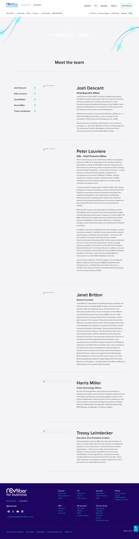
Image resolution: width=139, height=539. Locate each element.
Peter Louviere (20, 93)
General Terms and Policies (15, 532)
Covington (99, 511)
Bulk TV (79, 496)
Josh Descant (20, 87)
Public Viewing (81, 498)
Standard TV (81, 493)
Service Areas (101, 506)
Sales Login (62, 513)
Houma (98, 518)
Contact (35, 13)
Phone (113, 6)
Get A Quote (126, 5)
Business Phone (120, 493)
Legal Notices (41, 532)
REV (60, 506)
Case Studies (46, 13)
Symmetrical (62, 493)
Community (21, 13)
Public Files (68, 532)
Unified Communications (120, 496)
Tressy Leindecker (22, 111)
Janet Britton (19, 99)
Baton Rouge (100, 508)
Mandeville (99, 513)
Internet (87, 6)
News (28, 13)
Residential (26, 5)
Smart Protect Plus (102, 496)
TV (95, 6)
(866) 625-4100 (57, 13)
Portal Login (115, 13)
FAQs (98, 498)
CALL (136, 528)
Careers (60, 511)
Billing (131, 13)
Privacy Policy (30, 532)
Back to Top (127, 531)
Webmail (124, 13)
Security (104, 6)
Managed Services (64, 496)
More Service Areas (102, 520)
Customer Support (103, 13)
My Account (82, 506)
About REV (9, 13)
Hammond (99, 515)
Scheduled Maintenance (55, 532)
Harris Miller (19, 105)
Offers (60, 498)
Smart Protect (100, 493)
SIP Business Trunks (121, 500)
